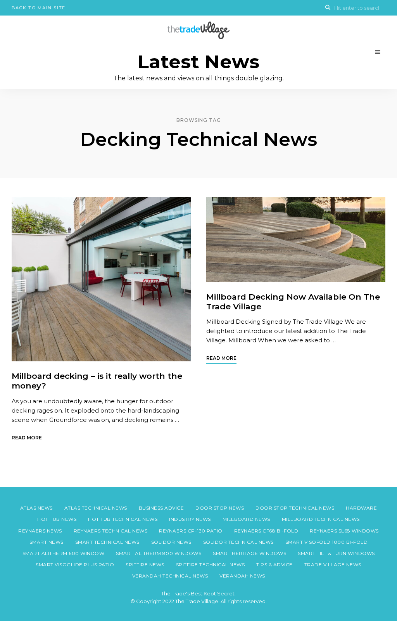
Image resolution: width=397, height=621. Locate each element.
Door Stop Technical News (294, 508)
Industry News (190, 519)
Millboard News (246, 519)
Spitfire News (145, 564)
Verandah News (242, 576)
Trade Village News (332, 564)
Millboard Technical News (321, 519)
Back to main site (39, 7)
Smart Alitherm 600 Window (63, 553)
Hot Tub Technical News (122, 519)
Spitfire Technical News (210, 564)
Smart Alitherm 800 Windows (158, 553)
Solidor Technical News (238, 542)
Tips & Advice (274, 564)
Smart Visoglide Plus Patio (75, 564)
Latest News (198, 62)
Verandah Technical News (170, 576)
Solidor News (171, 542)
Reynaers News (40, 531)
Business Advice (161, 508)
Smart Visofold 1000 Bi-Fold (326, 542)
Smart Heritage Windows (249, 553)
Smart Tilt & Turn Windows (336, 553)
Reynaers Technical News (111, 531)
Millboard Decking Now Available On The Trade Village (293, 301)
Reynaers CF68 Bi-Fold (266, 531)
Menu (377, 52)
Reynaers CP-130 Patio (191, 531)
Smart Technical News (107, 542)
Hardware (361, 508)
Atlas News (36, 508)
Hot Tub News (56, 519)
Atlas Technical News (95, 508)
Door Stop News (219, 508)
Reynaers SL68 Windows (344, 531)
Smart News (46, 542)
